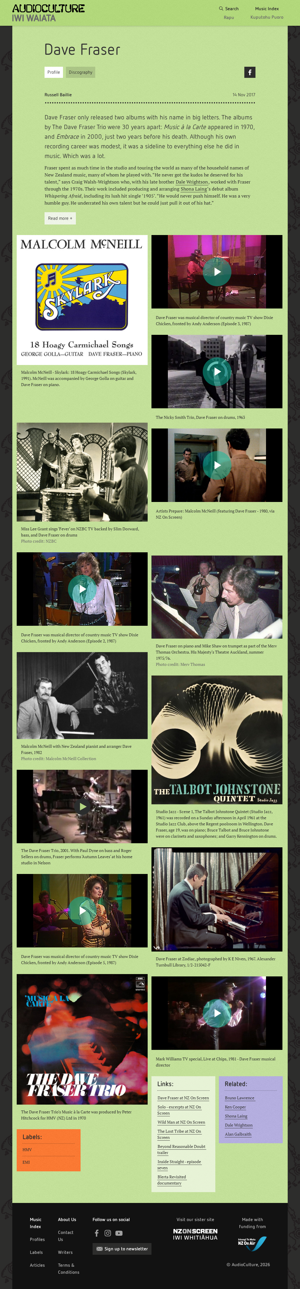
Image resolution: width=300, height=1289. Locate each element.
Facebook (249, 72)
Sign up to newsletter (126, 1249)
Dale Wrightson (192, 182)
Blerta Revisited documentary (172, 1180)
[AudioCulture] (48, 12)
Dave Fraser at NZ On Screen (183, 1098)
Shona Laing (194, 189)
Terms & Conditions (68, 1268)
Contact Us (66, 1236)
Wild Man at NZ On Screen (181, 1122)
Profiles (37, 1239)
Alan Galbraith (238, 1134)
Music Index (35, 1223)
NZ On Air (252, 1242)
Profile (53, 72)
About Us (67, 1219)
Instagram (108, 1233)
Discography (80, 72)
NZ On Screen (195, 1234)
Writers (65, 1252)
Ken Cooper (235, 1107)
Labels (36, 1252)
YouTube (119, 1233)
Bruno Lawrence (240, 1098)
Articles (37, 1265)
